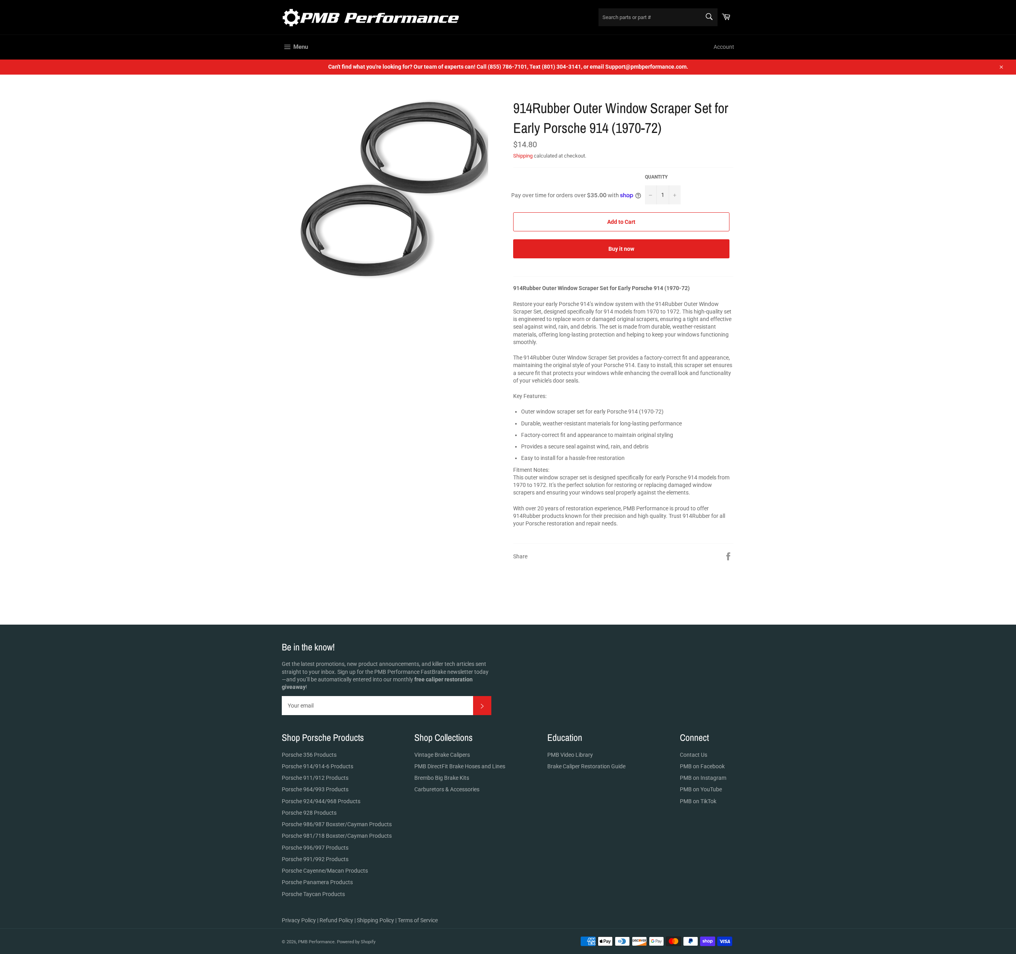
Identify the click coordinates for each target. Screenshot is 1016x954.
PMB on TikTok (698, 801)
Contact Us (693, 755)
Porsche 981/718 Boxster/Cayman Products (337, 836)
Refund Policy (336, 920)
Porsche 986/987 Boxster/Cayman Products (337, 824)
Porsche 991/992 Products (315, 859)
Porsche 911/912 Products (315, 778)
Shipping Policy (375, 920)
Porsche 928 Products (309, 813)
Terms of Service (418, 920)
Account (724, 47)
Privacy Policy (299, 920)
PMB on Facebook (702, 766)
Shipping (523, 156)
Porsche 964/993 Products (315, 789)
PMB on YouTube (701, 789)
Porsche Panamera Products (317, 882)
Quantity (656, 177)
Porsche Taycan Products (313, 894)
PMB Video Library (570, 755)
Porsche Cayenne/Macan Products (325, 870)
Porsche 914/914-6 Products (317, 766)
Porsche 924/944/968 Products (321, 801)
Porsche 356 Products (309, 755)
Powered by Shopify (356, 941)
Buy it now (621, 249)
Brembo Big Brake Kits (441, 778)
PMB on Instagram (703, 778)
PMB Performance (316, 941)
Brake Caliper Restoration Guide (586, 766)
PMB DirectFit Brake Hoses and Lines (459, 766)
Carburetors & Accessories (446, 789)
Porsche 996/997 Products (315, 847)
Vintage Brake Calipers (442, 755)
